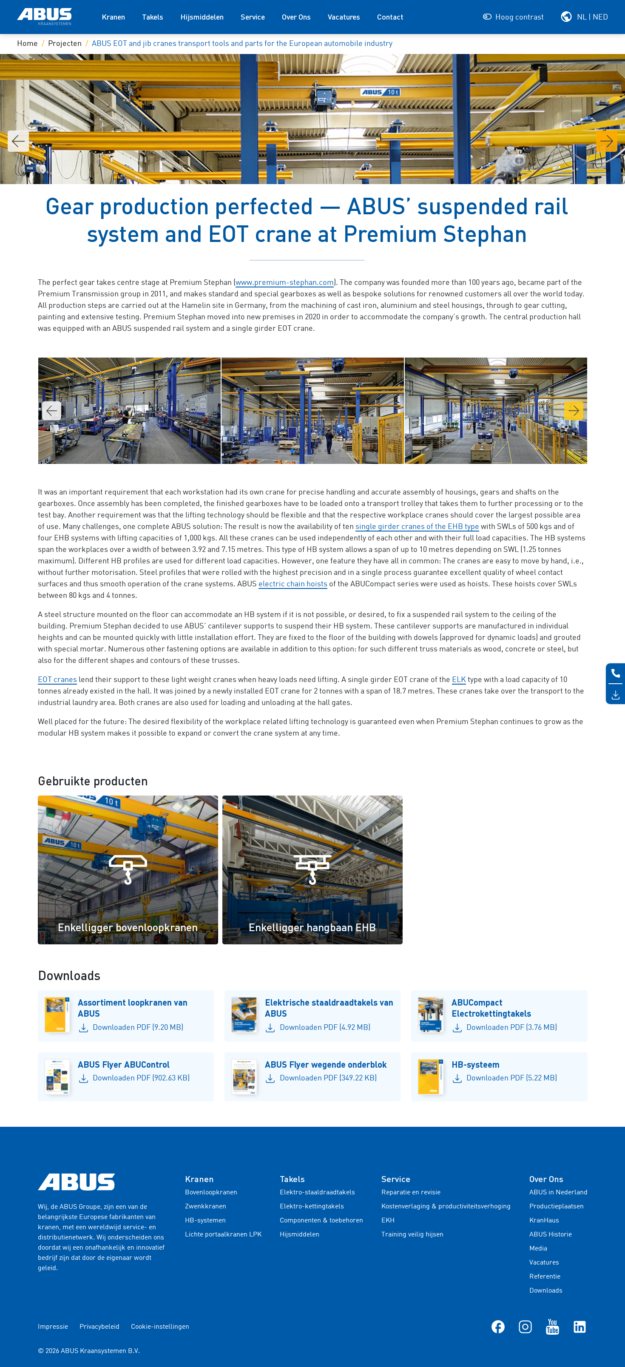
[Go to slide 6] (312, 450)
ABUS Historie (550, 1234)
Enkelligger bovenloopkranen (128, 927)
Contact (390, 16)
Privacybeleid (99, 1327)
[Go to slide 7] (319, 450)
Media (538, 1248)
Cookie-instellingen (160, 1327)
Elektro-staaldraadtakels (317, 1192)
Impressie (53, 1327)
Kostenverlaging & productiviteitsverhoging (446, 1206)
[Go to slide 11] (346, 450)
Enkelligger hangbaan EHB (312, 927)
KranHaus (544, 1220)
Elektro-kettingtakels (312, 1206)
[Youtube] (552, 1326)
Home (27, 44)
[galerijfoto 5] (496, 411)
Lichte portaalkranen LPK (223, 1234)
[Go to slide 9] (333, 450)
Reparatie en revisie (410, 1192)
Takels (152, 16)
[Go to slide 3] (292, 450)
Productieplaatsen (556, 1206)
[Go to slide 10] (339, 450)
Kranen (113, 16)
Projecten (65, 44)
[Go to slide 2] (285, 450)
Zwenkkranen (205, 1206)
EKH (388, 1220)
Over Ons (296, 16)
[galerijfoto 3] (129, 411)
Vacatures (344, 16)
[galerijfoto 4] (312, 411)
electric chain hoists (293, 584)
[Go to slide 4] (299, 450)
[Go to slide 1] (278, 450)
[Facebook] (498, 1326)
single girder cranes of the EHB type (417, 527)
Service (253, 16)
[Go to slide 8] (326, 450)
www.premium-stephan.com (285, 283)
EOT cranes (57, 680)
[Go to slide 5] (305, 450)
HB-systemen (205, 1220)
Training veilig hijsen (412, 1234)
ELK (459, 680)
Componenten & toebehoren (321, 1220)
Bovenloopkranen (211, 1192)
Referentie (544, 1276)
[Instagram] (525, 1326)
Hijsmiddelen (202, 16)
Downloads (545, 1290)
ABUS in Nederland (558, 1192)
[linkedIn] (580, 1326)
